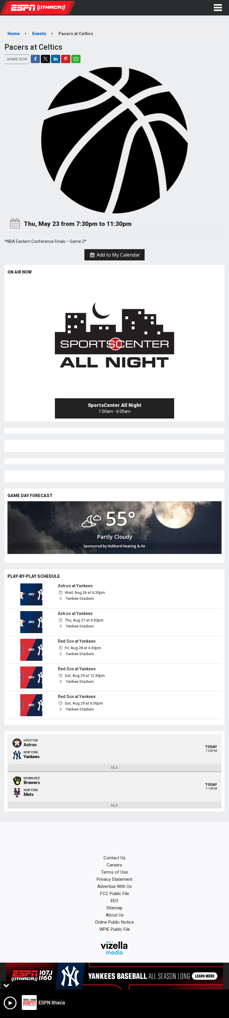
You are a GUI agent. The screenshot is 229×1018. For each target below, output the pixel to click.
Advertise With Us (114, 886)
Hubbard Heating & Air (127, 546)
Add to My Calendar (117, 255)
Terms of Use (114, 872)
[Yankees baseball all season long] (114, 976)
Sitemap (114, 908)
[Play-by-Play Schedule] (31, 594)
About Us (115, 915)
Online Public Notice (114, 922)
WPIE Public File (114, 929)
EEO (114, 900)
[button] (218, 8)
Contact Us (114, 858)
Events (39, 33)
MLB (114, 768)
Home (13, 33)
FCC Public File (114, 893)
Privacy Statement (114, 879)
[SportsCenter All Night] (114, 338)
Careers (114, 865)
